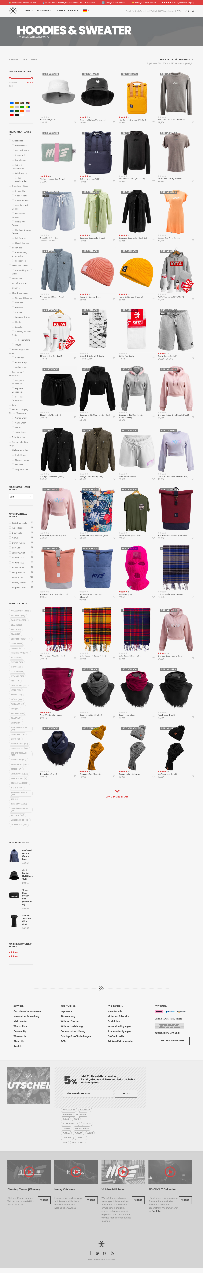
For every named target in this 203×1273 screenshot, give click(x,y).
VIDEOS (44, 1200)
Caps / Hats (21, 196)
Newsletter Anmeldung (26, 1016)
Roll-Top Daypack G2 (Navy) (92, 179)
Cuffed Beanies (22, 201)
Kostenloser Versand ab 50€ (22, 2)
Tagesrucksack (19, 794)
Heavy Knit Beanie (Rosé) (90, 297)
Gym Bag (17, 672)
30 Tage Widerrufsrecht (114, 2)
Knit (15, 681)
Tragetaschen (21, 470)
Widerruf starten (70, 1021)
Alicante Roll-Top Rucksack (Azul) (94, 536)
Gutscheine (17, 279)
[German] (85, 11)
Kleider (18, 322)
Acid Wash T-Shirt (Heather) (169, 179)
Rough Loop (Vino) (126, 715)
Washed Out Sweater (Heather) (171, 120)
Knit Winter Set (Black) (167, 774)
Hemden (19, 303)
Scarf (16, 718)
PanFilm (156, 1211)
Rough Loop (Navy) (48, 774)
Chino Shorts (20, 423)
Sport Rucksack (19, 754)
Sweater (19, 327)
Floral (16, 658)
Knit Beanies (20, 238)
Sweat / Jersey (19, 583)
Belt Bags (19, 358)
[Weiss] (22, 115)
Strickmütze (19, 774)
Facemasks (17, 248)
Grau (16, 667)
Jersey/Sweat (18, 553)
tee (14, 799)
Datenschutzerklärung (73, 1031)
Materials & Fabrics (118, 1016)
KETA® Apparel (19, 284)
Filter (30, 83)
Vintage (17, 815)
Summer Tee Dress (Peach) (169, 238)
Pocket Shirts (24, 340)
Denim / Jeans (18, 543)
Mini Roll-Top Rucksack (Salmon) (54, 594)
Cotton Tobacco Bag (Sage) (52, 179)
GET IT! (126, 1093)
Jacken (18, 313)
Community (20, 1031)
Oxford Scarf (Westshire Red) (52, 656)
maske (16, 695)
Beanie (16, 625)
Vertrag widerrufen (172, 1041)
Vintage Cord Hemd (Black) (52, 477)
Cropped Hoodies (23, 298)
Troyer (18, 345)
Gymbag (17, 676)
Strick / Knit (17, 578)
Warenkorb (20, 1036)
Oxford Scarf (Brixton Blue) (130, 656)
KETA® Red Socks (126, 356)
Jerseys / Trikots (22, 317)
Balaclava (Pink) (125, 595)
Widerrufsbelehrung (72, 1026)
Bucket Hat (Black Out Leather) (93, 120)
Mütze (16, 700)
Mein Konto (20, 1021)
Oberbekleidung (20, 293)
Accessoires (17, 141)
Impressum (66, 1011)
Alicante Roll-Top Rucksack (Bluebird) (91, 595)
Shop (27, 11)
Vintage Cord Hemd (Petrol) (52, 297)
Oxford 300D (18, 558)
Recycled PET (18, 568)
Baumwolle (17, 533)
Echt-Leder (17, 548)
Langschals (20, 155)
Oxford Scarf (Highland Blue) (170, 594)
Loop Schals (20, 160)
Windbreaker (21, 173)
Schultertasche (19, 729)
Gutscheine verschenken (27, 1011)
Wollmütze (19, 825)
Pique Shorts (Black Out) (50, 415)
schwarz (18, 734)
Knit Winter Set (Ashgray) (129, 774)
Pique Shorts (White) (127, 477)
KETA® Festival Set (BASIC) (51, 356)
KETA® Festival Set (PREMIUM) (171, 297)
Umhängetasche (19, 810)
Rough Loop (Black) (166, 715)
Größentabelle (116, 1036)
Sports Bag (19, 765)
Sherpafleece (18, 573)
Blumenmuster (20, 639)
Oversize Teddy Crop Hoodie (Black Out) (95, 416)
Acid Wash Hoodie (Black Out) (132, 179)
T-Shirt (16, 788)
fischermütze (20, 653)
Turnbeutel (19, 804)
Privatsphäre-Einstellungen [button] (76, 1036)
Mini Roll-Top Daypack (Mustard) (132, 120)
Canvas (15, 538)
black (16, 630)
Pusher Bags (20, 368)
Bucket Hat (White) (48, 120)
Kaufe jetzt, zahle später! (144, 2)
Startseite (13, 59)
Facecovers (20, 261)
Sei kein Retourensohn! (120, 1041)
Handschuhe (21, 146)
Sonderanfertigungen (119, 1031)
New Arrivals (44, 11)
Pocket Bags (21, 363)
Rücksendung (68, 1016)
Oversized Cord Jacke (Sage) (92, 238)
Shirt (16, 739)
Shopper (19, 465)
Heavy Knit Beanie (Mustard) (131, 297)
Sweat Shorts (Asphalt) (167, 356)
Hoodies (19, 308)
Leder (16, 690)
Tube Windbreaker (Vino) (51, 715)
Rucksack (18, 714)
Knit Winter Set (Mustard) (90, 774)
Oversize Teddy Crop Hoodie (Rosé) (173, 415)
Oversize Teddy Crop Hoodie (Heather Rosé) (131, 416)
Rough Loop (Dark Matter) (91, 715)
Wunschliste (20, 1026)
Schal (16, 723)
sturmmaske (19, 783)
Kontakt (18, 1046)
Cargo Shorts (21, 418)
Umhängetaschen (20, 450)
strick (16, 769)
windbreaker (20, 820)
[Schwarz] (17, 115)
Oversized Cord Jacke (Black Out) (133, 238)
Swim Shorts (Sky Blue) (49, 238)
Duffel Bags (20, 455)
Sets (14, 405)
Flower (17, 662)
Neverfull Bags (22, 460)
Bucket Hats (20, 191)
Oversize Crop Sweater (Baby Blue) (173, 477)
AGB (63, 1041)
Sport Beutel (19, 744)
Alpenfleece (17, 528)
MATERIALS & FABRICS (67, 11)
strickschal (19, 779)
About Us (19, 1041)
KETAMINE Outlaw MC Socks (92, 356)
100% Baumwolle (19, 523)
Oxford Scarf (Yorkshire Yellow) (93, 656)
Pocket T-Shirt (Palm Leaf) (129, 536)
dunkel (16, 648)
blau (15, 634)
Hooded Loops (22, 151)
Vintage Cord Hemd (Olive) (91, 477)
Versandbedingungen (119, 1026)
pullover (17, 704)
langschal (18, 686)
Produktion (114, 1021)
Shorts (18, 428)
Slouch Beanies (22, 243)
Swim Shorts (20, 433)
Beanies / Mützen (20, 186)
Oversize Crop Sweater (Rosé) (53, 536)
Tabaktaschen (18, 437)
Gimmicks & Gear (20, 266)
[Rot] (11, 115)
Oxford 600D (18, 563)
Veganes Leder (19, 588)
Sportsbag (18, 760)
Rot (15, 709)
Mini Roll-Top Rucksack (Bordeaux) (172, 536)
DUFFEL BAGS (52, 30)
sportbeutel (19, 748)
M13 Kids (16, 288)
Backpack (18, 616)
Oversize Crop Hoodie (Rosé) (170, 656)
